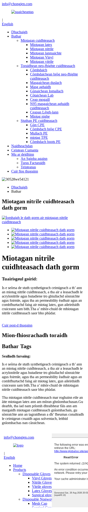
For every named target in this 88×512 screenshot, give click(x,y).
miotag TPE (39, 137)
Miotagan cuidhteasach (38, 40)
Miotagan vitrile (42, 62)
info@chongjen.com (17, 4)
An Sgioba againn (34, 159)
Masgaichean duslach (46, 83)
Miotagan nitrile (42, 49)
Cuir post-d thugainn (17, 325)
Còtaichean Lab (42, 95)
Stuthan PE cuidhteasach (39, 121)
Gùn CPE (37, 125)
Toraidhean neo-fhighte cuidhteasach (48, 66)
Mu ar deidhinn (22, 154)
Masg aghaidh (40, 87)
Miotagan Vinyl (41, 57)
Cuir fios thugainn (24, 171)
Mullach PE (39, 133)
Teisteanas (28, 167)
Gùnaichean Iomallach (46, 91)
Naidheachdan (22, 146)
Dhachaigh (19, 32)
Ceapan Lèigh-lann (44, 112)
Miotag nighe (40, 116)
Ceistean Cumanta (24, 150)
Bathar (16, 36)
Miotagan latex (41, 45)
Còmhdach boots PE (45, 142)
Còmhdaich (38, 70)
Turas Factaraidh (33, 163)
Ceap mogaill (40, 100)
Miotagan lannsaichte (45, 53)
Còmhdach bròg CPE (46, 129)
